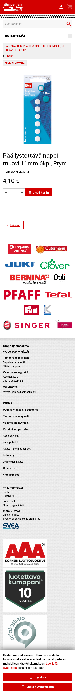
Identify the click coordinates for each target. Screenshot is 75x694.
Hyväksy (37, 677)
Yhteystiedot (11, 474)
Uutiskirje (9, 468)
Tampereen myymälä (16, 416)
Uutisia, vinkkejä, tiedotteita (20, 409)
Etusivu (7, 402)
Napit (10, 55)
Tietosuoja (9, 455)
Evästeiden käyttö (13, 461)
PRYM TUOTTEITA (15, 63)
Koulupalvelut (11, 435)
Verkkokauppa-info (15, 429)
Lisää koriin (38, 192)
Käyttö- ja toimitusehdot (17, 448)
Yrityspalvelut (10, 442)
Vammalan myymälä (16, 422)
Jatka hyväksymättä (37, 687)
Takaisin (13, 225)
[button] (61, 7)
